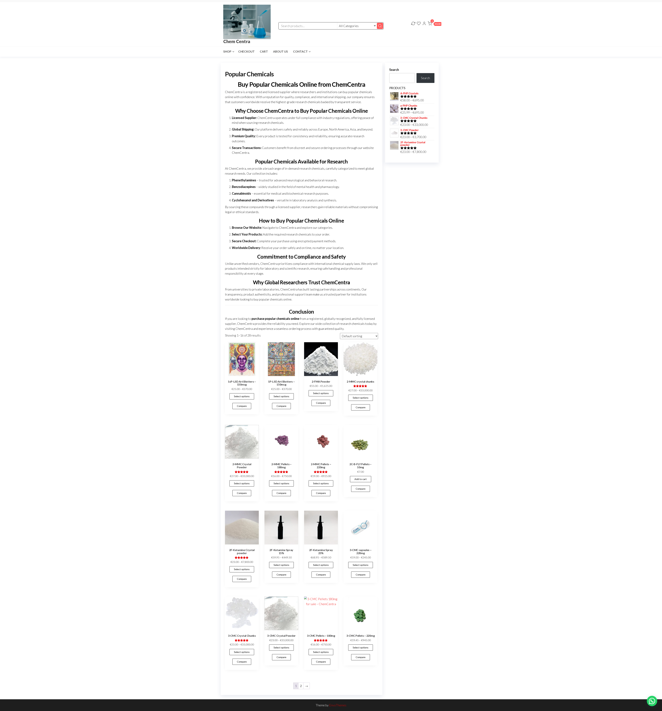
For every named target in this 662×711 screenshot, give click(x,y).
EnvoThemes (337, 705)
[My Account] (424, 24)
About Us (280, 51)
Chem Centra (236, 41)
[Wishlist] (419, 24)
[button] (434, 24)
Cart (264, 51)
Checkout (246, 51)
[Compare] (413, 24)
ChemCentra (240, 152)
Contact (300, 51)
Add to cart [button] (360, 479)
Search (394, 70)
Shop (227, 51)
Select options (242, 396)
